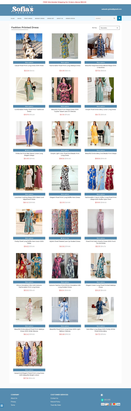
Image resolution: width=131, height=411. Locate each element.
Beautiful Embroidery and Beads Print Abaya (100, 153)
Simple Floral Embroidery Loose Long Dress (100, 109)
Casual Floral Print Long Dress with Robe (29, 65)
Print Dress (28, 18)
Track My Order (56, 405)
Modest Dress (39, 18)
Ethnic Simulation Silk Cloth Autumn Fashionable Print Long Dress (29, 286)
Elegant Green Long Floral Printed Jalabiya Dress (101, 286)
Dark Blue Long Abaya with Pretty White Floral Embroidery (100, 330)
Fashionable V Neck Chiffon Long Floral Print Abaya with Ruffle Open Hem (100, 198)
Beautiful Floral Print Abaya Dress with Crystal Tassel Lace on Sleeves (65, 110)
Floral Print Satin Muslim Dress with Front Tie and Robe (101, 242)
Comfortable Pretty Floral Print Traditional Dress (29, 110)
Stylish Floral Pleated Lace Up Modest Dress (65, 241)
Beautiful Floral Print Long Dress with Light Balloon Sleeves (65, 330)
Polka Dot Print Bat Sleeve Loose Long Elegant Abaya (29, 154)
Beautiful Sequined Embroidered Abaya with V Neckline (100, 66)
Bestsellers (104, 28)
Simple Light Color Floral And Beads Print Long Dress (65, 154)
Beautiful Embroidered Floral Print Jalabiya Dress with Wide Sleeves (29, 330)
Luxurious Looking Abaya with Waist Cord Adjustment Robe (29, 198)
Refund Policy (55, 402)
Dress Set (50, 18)
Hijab (12, 18)
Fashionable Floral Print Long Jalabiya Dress (64, 65)
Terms (13, 405)
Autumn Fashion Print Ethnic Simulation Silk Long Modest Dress (64, 286)
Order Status (70, 18)
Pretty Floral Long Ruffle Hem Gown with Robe (29, 242)
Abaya (19, 18)
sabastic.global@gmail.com (112, 9)
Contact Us (54, 398)
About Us (60, 18)
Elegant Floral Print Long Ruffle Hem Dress (65, 197)
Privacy (13, 402)
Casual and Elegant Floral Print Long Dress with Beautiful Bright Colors (29, 374)
